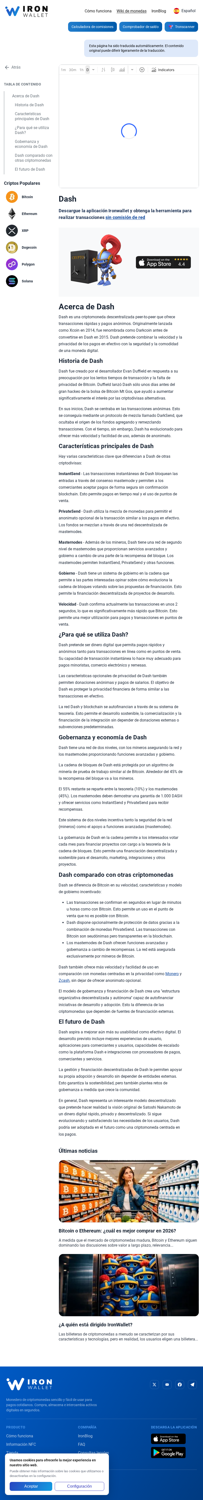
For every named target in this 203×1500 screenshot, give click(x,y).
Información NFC (21, 1444)
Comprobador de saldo (140, 27)
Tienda (12, 1452)
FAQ (81, 1444)
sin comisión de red (125, 217)
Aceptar (31, 1486)
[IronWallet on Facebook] (179, 1384)
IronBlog (159, 11)
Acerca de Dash (25, 96)
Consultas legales (93, 1452)
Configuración (79, 1486)
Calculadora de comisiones (92, 27)
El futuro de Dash (30, 169)
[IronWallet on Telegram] (192, 1384)
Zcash (64, 980)
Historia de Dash (29, 105)
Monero (172, 973)
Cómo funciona (98, 11)
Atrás (16, 67)
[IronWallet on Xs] (154, 1384)
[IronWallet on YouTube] (167, 1384)
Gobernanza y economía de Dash (31, 144)
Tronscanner (185, 27)
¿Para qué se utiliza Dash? (32, 130)
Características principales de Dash (32, 116)
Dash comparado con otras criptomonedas (33, 158)
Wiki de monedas (132, 11)
